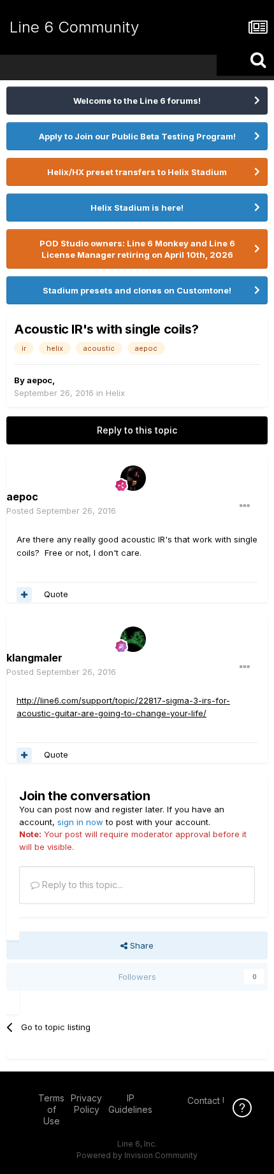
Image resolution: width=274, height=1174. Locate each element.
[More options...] (244, 506)
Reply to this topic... (81, 884)
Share (140, 945)
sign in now (80, 822)
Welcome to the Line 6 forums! (137, 100)
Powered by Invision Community (137, 1155)
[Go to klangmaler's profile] (133, 639)
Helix (115, 393)
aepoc (39, 380)
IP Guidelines (130, 1104)
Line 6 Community (74, 27)
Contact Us (210, 1100)
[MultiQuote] (24, 594)
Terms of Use (51, 1109)
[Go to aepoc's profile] (133, 478)
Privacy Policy (86, 1104)
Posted (61, 511)
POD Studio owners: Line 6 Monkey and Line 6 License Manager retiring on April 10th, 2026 (137, 249)
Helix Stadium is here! (137, 207)
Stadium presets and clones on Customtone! (137, 290)
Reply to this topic (137, 430)
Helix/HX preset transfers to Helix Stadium (137, 172)
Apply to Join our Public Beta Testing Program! (137, 136)
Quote (56, 594)
